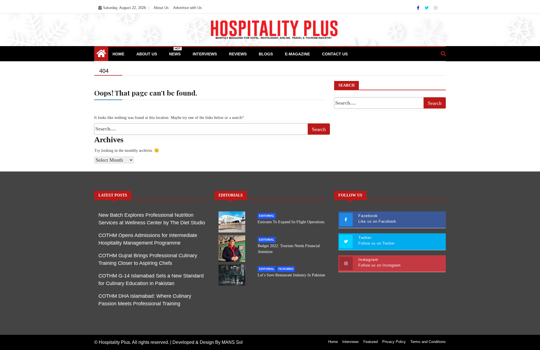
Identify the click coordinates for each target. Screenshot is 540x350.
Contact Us (335, 54)
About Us (161, 8)
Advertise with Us (187, 8)
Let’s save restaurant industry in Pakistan (291, 275)
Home (118, 54)
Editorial (266, 215)
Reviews (238, 54)
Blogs (266, 54)
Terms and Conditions (428, 342)
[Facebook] (418, 8)
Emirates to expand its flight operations (291, 222)
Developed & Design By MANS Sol (207, 342)
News (175, 51)
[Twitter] (427, 8)
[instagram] (435, 8)
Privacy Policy (394, 342)
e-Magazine (297, 54)
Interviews (205, 54)
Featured (285, 268)
